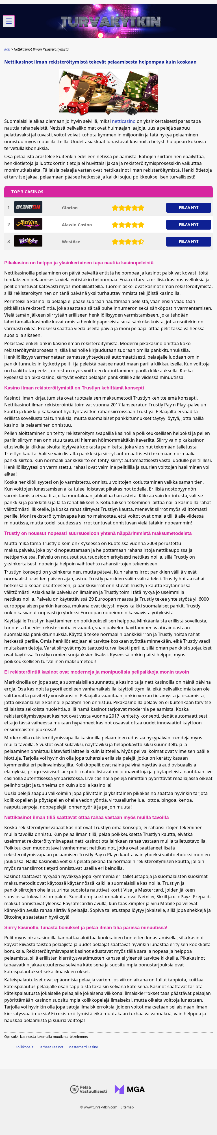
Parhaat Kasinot (50, 1047)
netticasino (124, 121)
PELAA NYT (189, 207)
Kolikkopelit (24, 1047)
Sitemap (127, 1107)
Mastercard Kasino (83, 1047)
